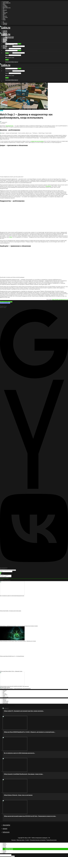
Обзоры (5, 45)
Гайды (4, 48)
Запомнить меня (10, 57)
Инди (4, 4)
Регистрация (8, 61)
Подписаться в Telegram (6, 301)
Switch (4, 13)
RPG (3, 692)
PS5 (3, 14)
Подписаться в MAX (5, 303)
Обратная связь (20, 840)
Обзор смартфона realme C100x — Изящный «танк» (11, 671)
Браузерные (5, 703)
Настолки (5, 17)
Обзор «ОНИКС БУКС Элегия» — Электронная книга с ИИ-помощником (15, 688)
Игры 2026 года (6, 7)
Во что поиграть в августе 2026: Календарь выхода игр (12, 595)
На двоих (5, 6)
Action (4, 691)
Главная (5, 30)
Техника (5, 46)
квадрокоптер (9, 125)
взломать (48, 186)
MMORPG (5, 690)
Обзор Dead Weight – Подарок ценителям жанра (10, 610)
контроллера (40, 141)
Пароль (7, 48)
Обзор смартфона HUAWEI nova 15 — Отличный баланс (12, 656)
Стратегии (5, 694)
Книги (4, 19)
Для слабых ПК (6, 2)
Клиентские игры (9, 37)
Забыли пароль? (14, 61)
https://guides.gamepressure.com (60, 299)
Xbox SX (5, 16)
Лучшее (5, 39)
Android (5, 10)
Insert (13, 856)
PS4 (3, 11)
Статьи (5, 41)
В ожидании (6, 1)
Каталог (5, 42)
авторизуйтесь (4, 567)
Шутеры (4, 693)
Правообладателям (51, 840)
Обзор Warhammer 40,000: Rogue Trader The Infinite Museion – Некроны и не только (18, 641)
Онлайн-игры (5, 701)
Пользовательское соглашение (38, 840)
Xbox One (5, 12)
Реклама (13, 840)
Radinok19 (4, 122)
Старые (4, 5)
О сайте (27, 840)
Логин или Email (8, 46)
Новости (5, 32)
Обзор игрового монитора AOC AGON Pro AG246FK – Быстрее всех (14, 686)
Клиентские (5, 702)
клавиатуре (34, 141)
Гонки (4, 695)
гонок (10, 237)
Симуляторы (5, 696)
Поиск (19, 43)
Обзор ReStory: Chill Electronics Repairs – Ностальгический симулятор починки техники (19, 625)
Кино (4, 18)
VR (3, 8)
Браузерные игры (9, 36)
